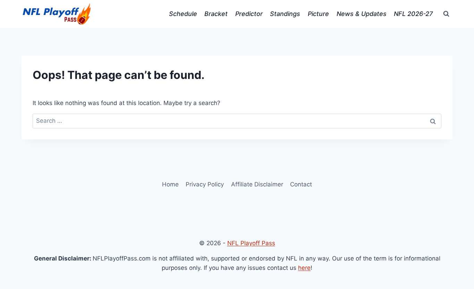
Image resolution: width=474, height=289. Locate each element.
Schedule (183, 13)
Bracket (216, 13)
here (304, 267)
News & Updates (362, 13)
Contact (301, 184)
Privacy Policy (205, 184)
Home (170, 184)
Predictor (249, 13)
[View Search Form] (446, 14)
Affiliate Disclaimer (257, 184)
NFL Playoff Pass (251, 243)
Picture (318, 13)
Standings (285, 13)
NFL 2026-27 (413, 13)
